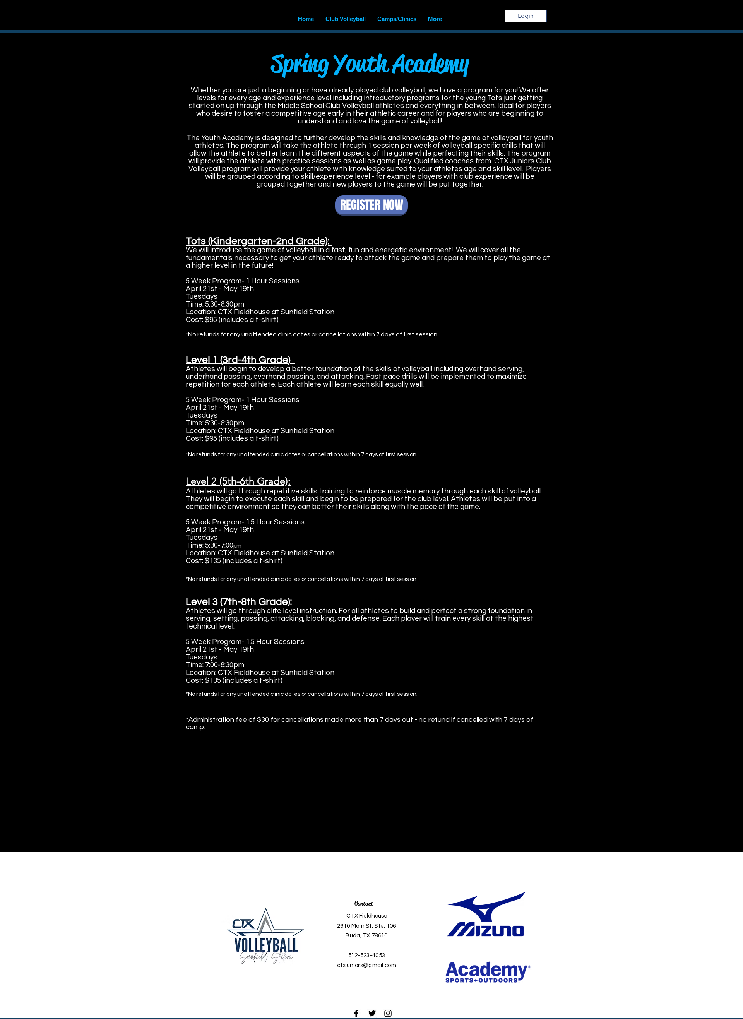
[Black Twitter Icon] (372, 1013)
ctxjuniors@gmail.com (366, 965)
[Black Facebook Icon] (356, 1013)
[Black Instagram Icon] (388, 1013)
